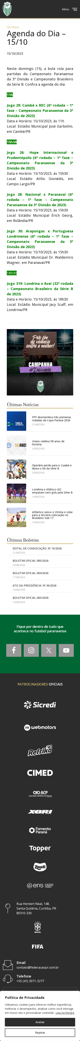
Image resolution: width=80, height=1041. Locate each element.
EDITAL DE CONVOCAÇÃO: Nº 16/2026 (37, 548)
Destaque (13, 27)
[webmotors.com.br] (40, 727)
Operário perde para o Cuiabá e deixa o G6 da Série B (52, 467)
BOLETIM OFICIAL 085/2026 (31, 560)
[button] (38, 927)
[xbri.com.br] (39, 812)
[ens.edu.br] (39, 885)
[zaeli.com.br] (39, 867)
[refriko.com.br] (40, 750)
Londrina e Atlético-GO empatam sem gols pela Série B (52, 491)
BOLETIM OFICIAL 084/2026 (31, 573)
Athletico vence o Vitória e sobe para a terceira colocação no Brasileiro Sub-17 (52, 515)
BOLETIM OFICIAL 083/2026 (31, 597)
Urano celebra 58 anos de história (48, 443)
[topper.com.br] (39, 848)
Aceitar (40, 1022)
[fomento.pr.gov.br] (39, 830)
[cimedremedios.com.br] (40, 773)
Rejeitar (40, 1032)
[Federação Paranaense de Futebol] (7, 9)
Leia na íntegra (65, 1013)
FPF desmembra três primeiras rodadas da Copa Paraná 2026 (51, 419)
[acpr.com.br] (39, 794)
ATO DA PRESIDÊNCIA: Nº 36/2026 (35, 585)
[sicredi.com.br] (40, 704)
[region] (40, 1016)
